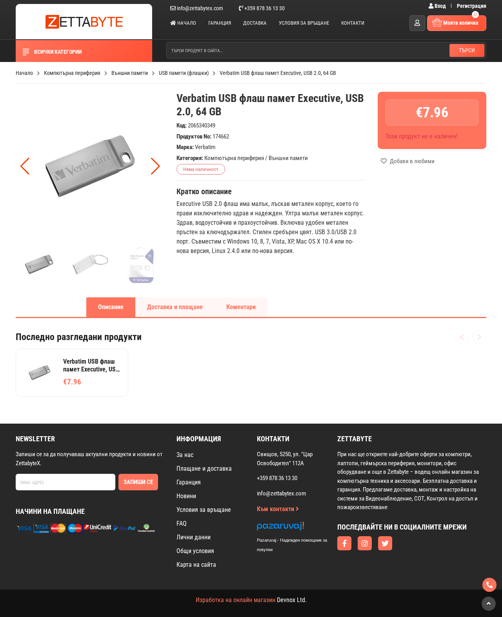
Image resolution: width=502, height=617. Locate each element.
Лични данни (193, 537)
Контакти (352, 23)
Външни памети (288, 158)
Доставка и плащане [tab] (175, 307)
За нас (184, 455)
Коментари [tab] (241, 307)
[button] (155, 166)
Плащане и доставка (204, 468)
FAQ (181, 523)
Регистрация (471, 6)
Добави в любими (412, 161)
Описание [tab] (111, 307)
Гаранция (219, 23)
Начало (186, 23)
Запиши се (138, 482)
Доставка (255, 23)
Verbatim (205, 147)
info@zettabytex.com (200, 8)
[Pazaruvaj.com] (300, 528)
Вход (440, 6)
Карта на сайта (196, 564)
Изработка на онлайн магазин (235, 600)
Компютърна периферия (234, 158)
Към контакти (276, 509)
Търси (467, 50)
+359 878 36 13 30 (264, 8)
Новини (186, 496)
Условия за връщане (304, 23)
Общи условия (195, 551)
